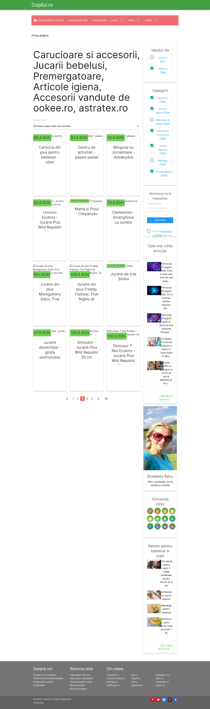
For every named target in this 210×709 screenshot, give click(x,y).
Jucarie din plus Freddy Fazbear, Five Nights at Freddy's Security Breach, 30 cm (86, 299)
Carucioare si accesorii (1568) (163, 134)
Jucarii (151, 20)
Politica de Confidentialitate (48, 678)
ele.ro (134, 674)
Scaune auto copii (78, 20)
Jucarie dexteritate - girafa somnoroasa (50, 349)
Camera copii (99, 20)
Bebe (134, 20)
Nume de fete (77, 685)
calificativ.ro (113, 685)
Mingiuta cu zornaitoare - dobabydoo (123, 152)
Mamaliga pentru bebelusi (166, 609)
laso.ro (159, 678)
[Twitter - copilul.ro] (164, 699)
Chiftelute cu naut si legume (166, 595)
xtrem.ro (160, 685)
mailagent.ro (162, 674)
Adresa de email (154, 203)
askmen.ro (137, 685)
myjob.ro (136, 678)
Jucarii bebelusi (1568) (163, 149)
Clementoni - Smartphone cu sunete (123, 217)
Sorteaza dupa (39, 120)
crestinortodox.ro (116, 678)
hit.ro (134, 681)
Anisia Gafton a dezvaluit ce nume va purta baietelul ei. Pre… (166, 373)
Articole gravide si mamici (50, 20)
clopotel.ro (112, 674)
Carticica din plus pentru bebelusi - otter (50, 154)
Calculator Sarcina (80, 674)
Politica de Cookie (43, 681)
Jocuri (117, 20)
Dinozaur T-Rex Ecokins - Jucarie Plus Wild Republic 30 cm (123, 356)
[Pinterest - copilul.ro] (153, 699)
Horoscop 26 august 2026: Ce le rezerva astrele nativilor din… (166, 298)
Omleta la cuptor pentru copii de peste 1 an (166, 625)
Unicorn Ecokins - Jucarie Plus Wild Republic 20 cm (50, 222)
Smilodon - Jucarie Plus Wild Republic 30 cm (86, 349)
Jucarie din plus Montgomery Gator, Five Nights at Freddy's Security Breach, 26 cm (49, 301)
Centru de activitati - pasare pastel (86, 152)
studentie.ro (162, 681)
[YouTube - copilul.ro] (158, 699)
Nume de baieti (78, 688)
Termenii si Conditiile (44, 674)
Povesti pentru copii (81, 681)
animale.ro (112, 681)
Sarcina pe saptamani (81, 678)
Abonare (160, 220)
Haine (42, 30)
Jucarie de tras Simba (123, 276)
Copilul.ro (42, 5)
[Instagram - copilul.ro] (170, 699)
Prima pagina (40, 35)
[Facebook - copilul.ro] (176, 699)
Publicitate (39, 685)
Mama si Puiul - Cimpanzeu (87, 211)
